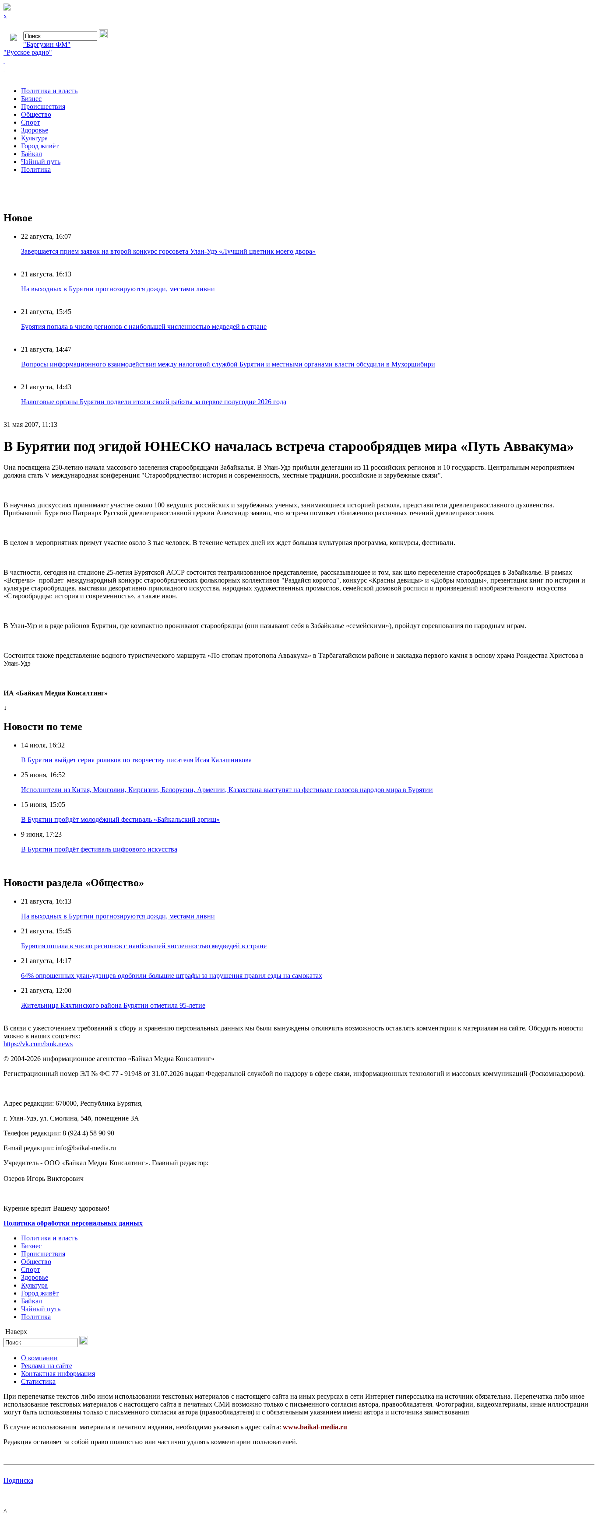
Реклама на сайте (46, 1365)
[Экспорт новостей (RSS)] (299, 68)
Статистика (38, 1381)
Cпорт (30, 122)
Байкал (31, 153)
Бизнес (31, 98)
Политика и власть (49, 90)
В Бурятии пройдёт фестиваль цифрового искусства (99, 849)
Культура (34, 138)
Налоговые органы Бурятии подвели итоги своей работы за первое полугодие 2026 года (153, 401)
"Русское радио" (28, 52)
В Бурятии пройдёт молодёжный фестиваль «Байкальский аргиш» (120, 819)
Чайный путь (40, 161)
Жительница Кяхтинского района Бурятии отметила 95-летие (113, 1005)
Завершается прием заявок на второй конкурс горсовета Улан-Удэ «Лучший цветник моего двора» (168, 251)
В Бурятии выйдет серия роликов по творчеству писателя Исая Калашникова (136, 760)
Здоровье (34, 130)
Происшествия (43, 106)
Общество (36, 114)
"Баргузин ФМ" (46, 44)
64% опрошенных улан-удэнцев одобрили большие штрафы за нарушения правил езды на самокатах (171, 975)
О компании (39, 1358)
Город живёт (40, 146)
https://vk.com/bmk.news (38, 1044)
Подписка (18, 1480)
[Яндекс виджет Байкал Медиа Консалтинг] (299, 76)
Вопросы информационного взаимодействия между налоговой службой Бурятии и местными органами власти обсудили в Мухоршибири (228, 364)
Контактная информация (58, 1373)
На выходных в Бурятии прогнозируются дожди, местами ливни (118, 289)
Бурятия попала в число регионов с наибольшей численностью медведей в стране (144, 326)
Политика (36, 169)
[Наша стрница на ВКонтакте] (299, 60)
